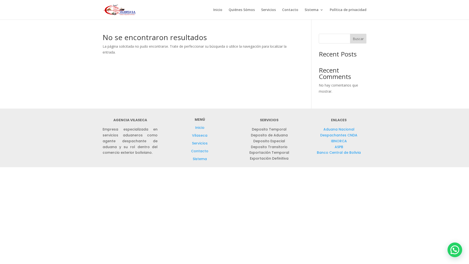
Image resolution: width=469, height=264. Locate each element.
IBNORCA (339, 141)
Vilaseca (199, 135)
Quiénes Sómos (242, 10)
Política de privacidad (348, 10)
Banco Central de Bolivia (339, 152)
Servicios (268, 10)
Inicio (217, 10)
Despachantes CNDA (338, 135)
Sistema (200, 158)
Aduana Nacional (338, 129)
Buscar (358, 38)
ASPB (339, 146)
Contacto (290, 10)
